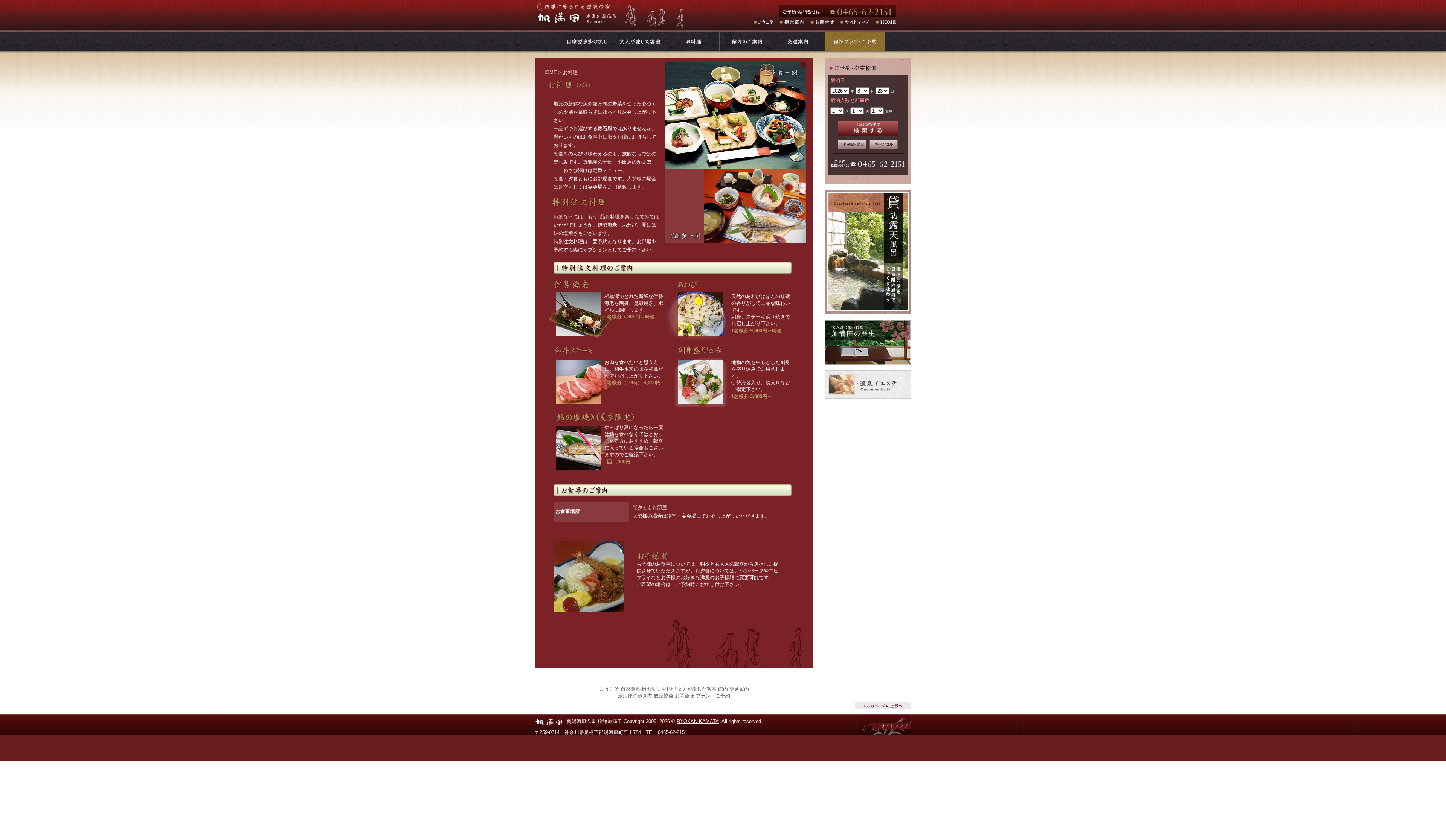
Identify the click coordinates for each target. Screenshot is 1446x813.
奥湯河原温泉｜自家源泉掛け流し (587, 41)
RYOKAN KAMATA (698, 721)
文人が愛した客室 (640, 41)
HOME (887, 22)
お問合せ (826, 22)
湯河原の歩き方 (635, 696)
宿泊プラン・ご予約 (855, 41)
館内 (723, 689)
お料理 (693, 41)
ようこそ (766, 22)
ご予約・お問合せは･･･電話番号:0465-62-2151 (845, 11)
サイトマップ (859, 22)
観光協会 (663, 696)
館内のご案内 (745, 41)
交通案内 (798, 41)
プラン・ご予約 (713, 696)
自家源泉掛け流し (640, 689)
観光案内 (795, 22)
